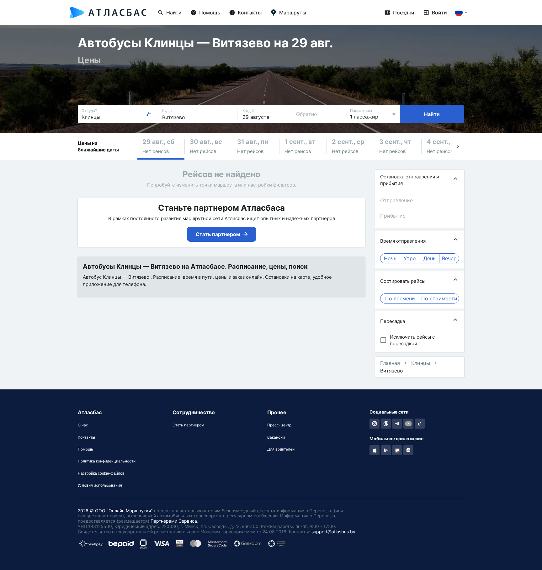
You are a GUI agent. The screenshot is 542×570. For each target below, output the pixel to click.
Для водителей (281, 449)
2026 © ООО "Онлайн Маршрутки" (115, 510)
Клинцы (420, 363)
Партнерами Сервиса (174, 521)
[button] (160, 146)
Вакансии (276, 437)
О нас (83, 425)
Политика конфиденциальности (107, 461)
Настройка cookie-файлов (101, 473)
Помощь (85, 449)
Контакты (86, 437)
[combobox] (117, 114)
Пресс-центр (279, 425)
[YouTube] (408, 424)
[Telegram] (397, 424)
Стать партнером (188, 425)
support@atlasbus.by (333, 531)
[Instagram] (374, 424)
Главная (390, 363)
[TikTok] (420, 424)
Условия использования (100, 485)
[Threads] (386, 424)
